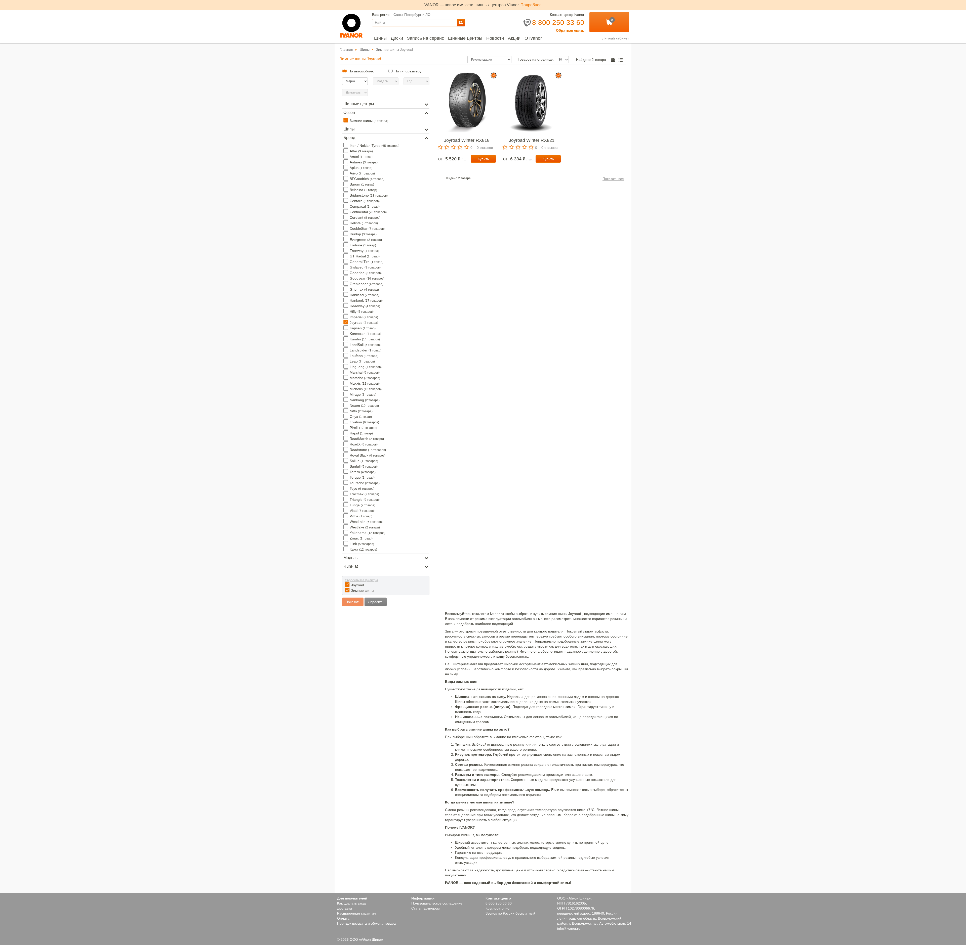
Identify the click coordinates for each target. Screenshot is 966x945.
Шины (380, 38)
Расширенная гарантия (356, 908)
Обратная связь (571, 30)
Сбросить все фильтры (361, 580)
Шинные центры (466, 38)
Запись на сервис (426, 38)
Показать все (612, 179)
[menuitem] (380, 38)
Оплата (343, 913)
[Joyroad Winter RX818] (467, 102)
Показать (353, 602)
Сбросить (377, 602)
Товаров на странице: (536, 59)
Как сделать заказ (352, 898)
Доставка (345, 903)
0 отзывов (484, 148)
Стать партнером (425, 903)
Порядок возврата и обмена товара (366, 918)
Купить (483, 159)
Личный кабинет (615, 38)
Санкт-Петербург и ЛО (411, 14)
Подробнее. (531, 5)
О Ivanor (535, 38)
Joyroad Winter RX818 (467, 140)
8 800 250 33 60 (498, 898)
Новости (497, 38)
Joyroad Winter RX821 (531, 140)
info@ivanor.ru (568, 928)
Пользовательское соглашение (437, 898)
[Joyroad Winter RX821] (531, 102)
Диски (397, 38)
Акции (516, 38)
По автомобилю (361, 71)
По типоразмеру (407, 71)
